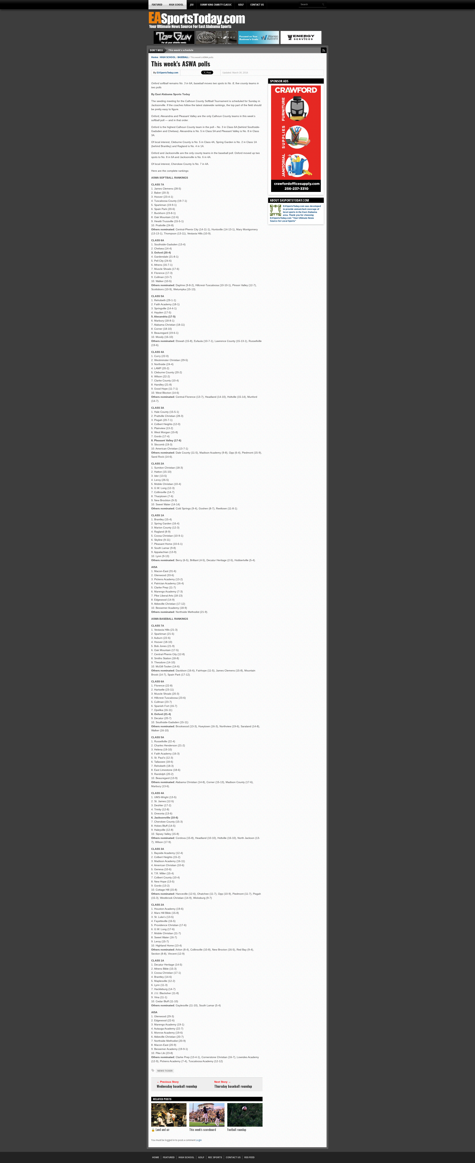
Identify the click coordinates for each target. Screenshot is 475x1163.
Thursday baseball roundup (233, 1086)
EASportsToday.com (167, 72)
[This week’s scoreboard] (207, 1125)
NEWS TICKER (165, 1070)
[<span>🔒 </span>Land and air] (168, 1125)
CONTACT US (257, 4)
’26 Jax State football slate (183, 50)
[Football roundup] (245, 1125)
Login (199, 1140)
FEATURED (157, 4)
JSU (192, 4)
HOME (155, 1157)
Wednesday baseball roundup (177, 1086)
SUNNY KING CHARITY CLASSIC (216, 4)
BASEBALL (183, 57)
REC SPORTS (215, 1157)
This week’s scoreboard (202, 1129)
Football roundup (236, 1129)
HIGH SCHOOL (176, 4)
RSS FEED (249, 1157)
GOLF (241, 4)
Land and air (160, 1129)
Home (154, 57)
